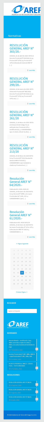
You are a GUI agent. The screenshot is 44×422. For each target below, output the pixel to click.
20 (30, 261)
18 (22, 261)
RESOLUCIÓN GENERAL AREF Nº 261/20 (22, 115)
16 (14, 261)
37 (18, 276)
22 (18, 265)
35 (30, 273)
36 (14, 276)
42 (18, 280)
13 (22, 258)
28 (22, 269)
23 (22, 265)
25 (30, 265)
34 (26, 273)
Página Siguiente (23, 244)
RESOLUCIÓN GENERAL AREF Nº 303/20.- (22, 48)
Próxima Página (21, 292)
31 (14, 273)
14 (26, 258)
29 (26, 269)
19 (26, 261)
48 (22, 284)
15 (30, 258)
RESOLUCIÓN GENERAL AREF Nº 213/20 (22, 148)
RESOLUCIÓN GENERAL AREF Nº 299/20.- (22, 81)
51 (22, 287)
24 (26, 265)
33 (22, 273)
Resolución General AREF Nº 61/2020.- (20, 215)
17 (18, 261)
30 (30, 269)
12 (18, 258)
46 (14, 284)
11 (14, 258)
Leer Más (32, 70)
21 (14, 265)
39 (26, 276)
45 (30, 280)
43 (22, 280)
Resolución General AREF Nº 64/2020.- (20, 181)
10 (30, 254)
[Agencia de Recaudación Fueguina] (26, 10)
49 (26, 284)
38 (22, 276)
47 (18, 284)
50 (30, 284)
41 (14, 280)
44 (26, 280)
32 (18, 273)
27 (18, 269)
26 (14, 269)
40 (30, 276)
